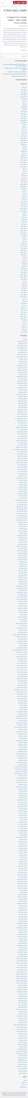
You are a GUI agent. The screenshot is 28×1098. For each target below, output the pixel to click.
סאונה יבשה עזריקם (22, 866)
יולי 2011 (24, 299)
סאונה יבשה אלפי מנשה (21, 394)
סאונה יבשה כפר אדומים (21, 652)
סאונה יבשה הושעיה (22, 553)
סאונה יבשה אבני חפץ (21, 348)
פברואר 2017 (23, 180)
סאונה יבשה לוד (23, 705)
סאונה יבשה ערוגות (22, 908)
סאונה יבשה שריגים (22, 1057)
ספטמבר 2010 (23, 316)
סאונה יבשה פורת (22, 914)
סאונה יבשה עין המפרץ (21, 874)
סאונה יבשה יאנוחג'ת (22, 608)
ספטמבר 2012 (23, 277)
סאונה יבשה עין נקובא (21, 881)
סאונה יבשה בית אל (22, 429)
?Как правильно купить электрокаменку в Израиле (14, 74)
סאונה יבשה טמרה (22, 606)
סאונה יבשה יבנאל (22, 610)
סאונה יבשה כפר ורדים (21, 667)
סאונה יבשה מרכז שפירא (21, 782)
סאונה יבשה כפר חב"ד (21, 669)
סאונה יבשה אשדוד (22, 407)
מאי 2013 (24, 261)
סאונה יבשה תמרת (22, 1068)
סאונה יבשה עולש (22, 861)
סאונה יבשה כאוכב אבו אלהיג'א (19, 634)
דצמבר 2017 (23, 158)
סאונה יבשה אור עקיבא (21, 356)
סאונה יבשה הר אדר (22, 555)
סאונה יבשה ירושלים (22, 632)
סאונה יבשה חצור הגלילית (20, 586)
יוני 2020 (24, 102)
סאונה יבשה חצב (22, 583)
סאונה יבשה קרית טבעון (21, 967)
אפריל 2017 (23, 175)
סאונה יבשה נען (23, 835)
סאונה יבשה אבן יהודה (21, 345)
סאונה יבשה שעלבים (22, 1049)
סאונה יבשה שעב (22, 1046)
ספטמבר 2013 (23, 252)
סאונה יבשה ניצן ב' (22, 822)
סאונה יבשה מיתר (22, 747)
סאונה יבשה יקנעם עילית (21, 628)
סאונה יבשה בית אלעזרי (21, 431)
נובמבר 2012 (23, 272)
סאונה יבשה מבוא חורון (21, 711)
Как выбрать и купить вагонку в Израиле (17, 71)
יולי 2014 (24, 237)
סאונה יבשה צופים (22, 930)
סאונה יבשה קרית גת (22, 965)
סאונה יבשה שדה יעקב (21, 1029)
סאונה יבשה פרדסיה (22, 925)
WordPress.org (23, 1087)
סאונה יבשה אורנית (22, 361)
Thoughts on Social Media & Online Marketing (20, 4)
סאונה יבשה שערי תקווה (21, 1053)
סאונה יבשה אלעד (22, 390)
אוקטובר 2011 (23, 294)
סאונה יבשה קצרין (22, 954)
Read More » (23, 50)
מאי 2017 (24, 173)
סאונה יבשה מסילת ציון (21, 755)
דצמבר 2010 (23, 310)
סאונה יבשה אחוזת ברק (21, 365)
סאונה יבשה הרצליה (22, 557)
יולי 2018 (24, 147)
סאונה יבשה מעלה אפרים (21, 769)
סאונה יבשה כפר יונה (22, 674)
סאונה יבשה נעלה (22, 833)
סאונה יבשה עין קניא (22, 885)
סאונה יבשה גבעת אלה (21, 511)
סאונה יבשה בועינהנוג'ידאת (20, 418)
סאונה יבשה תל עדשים (21, 1066)
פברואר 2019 (23, 133)
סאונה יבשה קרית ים (22, 969)
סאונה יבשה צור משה (21, 936)
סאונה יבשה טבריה (22, 590)
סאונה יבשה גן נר (22, 533)
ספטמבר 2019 (23, 120)
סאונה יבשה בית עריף (21, 453)
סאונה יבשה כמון (22, 645)
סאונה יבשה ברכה (22, 484)
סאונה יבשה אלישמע (22, 387)
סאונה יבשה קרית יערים (21, 971)
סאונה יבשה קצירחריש (21, 952)
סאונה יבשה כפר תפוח (21, 696)
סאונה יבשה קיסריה (22, 26)
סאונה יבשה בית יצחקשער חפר (19, 449)
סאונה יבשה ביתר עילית (21, 462)
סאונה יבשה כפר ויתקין (21, 665)
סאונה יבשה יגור (23, 614)
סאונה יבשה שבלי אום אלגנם (20, 1024)
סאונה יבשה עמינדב (22, 894)
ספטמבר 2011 (23, 296)
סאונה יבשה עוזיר (22, 859)
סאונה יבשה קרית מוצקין (21, 974)
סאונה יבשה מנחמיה (22, 751)
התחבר (24, 1080)
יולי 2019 (24, 124)
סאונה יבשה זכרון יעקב (21, 559)
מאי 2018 (24, 149)
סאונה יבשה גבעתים (22, 522)
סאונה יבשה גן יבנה (22, 531)
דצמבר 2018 (23, 135)
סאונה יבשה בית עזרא (21, 451)
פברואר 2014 (23, 246)
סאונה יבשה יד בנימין (21, 617)
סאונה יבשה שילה (22, 1040)
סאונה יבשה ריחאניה (22, 1002)
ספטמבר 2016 (23, 186)
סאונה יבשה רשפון (22, 1022)
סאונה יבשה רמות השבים (21, 1009)
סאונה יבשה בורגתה (22, 423)
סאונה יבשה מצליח (22, 775)
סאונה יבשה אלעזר (22, 392)
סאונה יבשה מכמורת (22, 749)
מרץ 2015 (24, 221)
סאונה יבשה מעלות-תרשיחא (20, 773)
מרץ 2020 (24, 109)
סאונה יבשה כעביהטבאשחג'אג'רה (19, 650)
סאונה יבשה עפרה (22, 901)
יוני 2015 (24, 215)
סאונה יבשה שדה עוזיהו (21, 1031)
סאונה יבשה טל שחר (22, 601)
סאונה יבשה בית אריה (21, 434)
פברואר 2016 (23, 202)
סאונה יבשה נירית (22, 828)
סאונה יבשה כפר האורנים (21, 656)
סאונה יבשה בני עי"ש (22, 469)
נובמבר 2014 (23, 228)
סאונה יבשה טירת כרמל (21, 599)
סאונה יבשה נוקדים (22, 811)
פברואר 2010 (23, 332)
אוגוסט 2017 (23, 166)
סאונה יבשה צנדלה (22, 938)
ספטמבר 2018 (23, 142)
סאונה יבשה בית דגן (22, 438)
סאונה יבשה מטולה (22, 744)
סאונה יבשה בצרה (22, 482)
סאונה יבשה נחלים (22, 815)
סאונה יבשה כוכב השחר (21, 636)
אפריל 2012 (23, 285)
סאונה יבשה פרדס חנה (21, 923)
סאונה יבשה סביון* (22, 848)
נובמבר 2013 (23, 248)
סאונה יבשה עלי (23, 892)
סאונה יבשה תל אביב (22, 1062)
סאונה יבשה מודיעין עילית (20, 731)
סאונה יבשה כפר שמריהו (21, 692)
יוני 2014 (24, 239)
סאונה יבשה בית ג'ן (22, 436)
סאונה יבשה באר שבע (21, 416)
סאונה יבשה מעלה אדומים (20, 766)
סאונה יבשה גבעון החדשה (20, 506)
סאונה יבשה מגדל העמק (21, 722)
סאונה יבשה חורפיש (22, 570)
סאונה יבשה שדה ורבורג (21, 1027)
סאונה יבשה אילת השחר (21, 376)
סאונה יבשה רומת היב (21, 998)
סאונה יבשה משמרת (22, 789)
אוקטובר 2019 (23, 118)
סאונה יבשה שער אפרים (21, 1051)
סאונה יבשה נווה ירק (22, 804)
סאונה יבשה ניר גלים (22, 824)
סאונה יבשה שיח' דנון (21, 1038)
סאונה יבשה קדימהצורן (21, 945)
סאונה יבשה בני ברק (22, 464)
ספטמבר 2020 (23, 96)
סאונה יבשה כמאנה (22, 643)
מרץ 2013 (24, 266)
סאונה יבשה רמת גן (22, 1013)
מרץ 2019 (24, 131)
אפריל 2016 (23, 197)
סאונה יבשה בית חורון (21, 445)
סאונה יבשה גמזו (22, 528)
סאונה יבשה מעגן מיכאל (21, 762)
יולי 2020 (24, 100)
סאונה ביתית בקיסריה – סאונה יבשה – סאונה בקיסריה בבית (15, 20)
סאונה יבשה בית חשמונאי (21, 447)
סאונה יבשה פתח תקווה (21, 927)
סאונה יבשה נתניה (22, 844)
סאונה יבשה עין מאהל (21, 879)
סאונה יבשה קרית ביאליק (21, 963)
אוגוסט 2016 (23, 188)
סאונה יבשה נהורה (22, 795)
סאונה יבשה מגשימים (21, 725)
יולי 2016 (24, 191)
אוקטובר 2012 (23, 274)
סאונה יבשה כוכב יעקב (21, 641)
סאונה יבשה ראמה (22, 985)
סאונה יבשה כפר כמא (21, 676)
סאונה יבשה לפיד (22, 707)
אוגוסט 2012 (23, 279)
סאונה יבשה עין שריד (22, 888)
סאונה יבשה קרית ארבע (21, 958)
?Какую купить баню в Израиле (19, 76)
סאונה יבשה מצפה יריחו (21, 778)
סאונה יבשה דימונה (22, 544)
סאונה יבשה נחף (22, 817)
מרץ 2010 (24, 329)
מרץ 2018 (24, 153)
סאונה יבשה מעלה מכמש (21, 771)
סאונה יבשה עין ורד (22, 877)
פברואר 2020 (23, 111)
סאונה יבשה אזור (22, 363)
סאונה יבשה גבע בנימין (21, 502)
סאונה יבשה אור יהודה (21, 354)
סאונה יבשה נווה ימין (22, 802)
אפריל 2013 (23, 263)
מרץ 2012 (24, 288)
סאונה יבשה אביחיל (22, 343)
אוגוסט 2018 (23, 144)
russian (24, 339)
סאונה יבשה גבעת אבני (21, 509)
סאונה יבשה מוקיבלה (22, 733)
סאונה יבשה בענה (22, 480)
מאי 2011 (24, 301)
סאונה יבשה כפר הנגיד (21, 658)
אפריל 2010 (23, 327)
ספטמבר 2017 (23, 164)
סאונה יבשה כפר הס (22, 661)
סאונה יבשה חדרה (22, 566)
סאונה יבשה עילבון (22, 868)
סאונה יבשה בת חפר (22, 493)
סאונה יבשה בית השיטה (21, 440)
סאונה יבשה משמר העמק (21, 786)
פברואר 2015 (23, 224)
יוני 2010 (24, 323)
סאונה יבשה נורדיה (22, 813)
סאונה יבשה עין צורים (21, 883)
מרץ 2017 (24, 177)
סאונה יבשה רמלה (22, 1011)
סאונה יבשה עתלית (22, 910)
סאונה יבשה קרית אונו (21, 956)
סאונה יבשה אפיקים (22, 401)
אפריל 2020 (23, 107)
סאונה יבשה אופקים (22, 352)
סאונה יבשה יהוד (22, 619)
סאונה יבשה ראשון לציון (21, 991)
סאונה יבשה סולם (22, 850)
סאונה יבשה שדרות (22, 1033)
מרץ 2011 (24, 305)
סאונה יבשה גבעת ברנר (21, 513)
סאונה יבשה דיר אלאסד (21, 546)
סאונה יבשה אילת (22, 374)
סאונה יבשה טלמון (22, 603)
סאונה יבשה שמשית (22, 1044)
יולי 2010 (24, 321)
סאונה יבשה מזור (22, 738)
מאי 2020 (24, 105)
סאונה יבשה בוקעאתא (21, 420)
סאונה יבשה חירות (22, 575)
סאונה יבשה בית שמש (21, 460)
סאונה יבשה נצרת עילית (21, 837)
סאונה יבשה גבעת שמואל (21, 520)
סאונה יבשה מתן (22, 791)
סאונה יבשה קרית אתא (21, 960)
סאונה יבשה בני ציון (22, 471)
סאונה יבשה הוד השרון (21, 550)
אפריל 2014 (23, 244)
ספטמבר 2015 (23, 210)
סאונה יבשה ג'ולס (22, 497)
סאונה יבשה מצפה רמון (21, 780)
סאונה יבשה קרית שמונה (21, 980)
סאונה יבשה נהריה (22, 797)
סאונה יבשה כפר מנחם (21, 678)
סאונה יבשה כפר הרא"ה (21, 663)
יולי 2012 (24, 281)
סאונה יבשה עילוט (22, 870)
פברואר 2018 (23, 155)
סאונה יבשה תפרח (22, 1071)
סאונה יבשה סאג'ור (22, 846)
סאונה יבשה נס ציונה (22, 830)
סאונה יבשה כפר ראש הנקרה (20, 689)
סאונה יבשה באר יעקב (21, 414)
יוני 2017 (24, 171)
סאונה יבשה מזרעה (22, 742)
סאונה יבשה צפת (22, 941)
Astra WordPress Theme (19, 1094)
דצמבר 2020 (23, 89)
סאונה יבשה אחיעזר (22, 372)
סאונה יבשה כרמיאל (22, 700)
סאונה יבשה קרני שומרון (21, 982)
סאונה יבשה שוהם (22, 1035)
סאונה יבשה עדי (23, 857)
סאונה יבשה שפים (22, 1055)
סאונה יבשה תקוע (22, 1073)
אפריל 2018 (23, 151)
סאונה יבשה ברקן (22, 489)
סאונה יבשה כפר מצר (21, 680)
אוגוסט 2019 (23, 122)
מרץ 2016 (24, 199)
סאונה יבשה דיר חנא (22, 548)
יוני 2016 (24, 193)
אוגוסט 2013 (23, 255)
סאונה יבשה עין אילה (22, 872)
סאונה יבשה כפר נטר (22, 683)
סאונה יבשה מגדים (22, 720)
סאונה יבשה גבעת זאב (21, 515)
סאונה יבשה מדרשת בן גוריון (20, 727)
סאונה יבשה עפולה (22, 899)
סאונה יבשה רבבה (22, 994)
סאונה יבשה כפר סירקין (21, 687)
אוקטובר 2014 (23, 230)
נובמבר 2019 (23, 116)
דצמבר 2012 (23, 270)
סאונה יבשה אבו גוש (22, 341)
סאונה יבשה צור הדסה (21, 934)
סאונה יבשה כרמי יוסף (21, 698)
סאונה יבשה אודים (22, 350)
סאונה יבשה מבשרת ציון (21, 716)
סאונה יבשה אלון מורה (21, 381)
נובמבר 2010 (23, 312)
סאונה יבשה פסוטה (22, 919)
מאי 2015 (24, 217)
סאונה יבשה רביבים (22, 996)
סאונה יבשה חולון (22, 568)
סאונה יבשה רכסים (22, 1007)
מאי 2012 (24, 283)
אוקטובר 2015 (23, 208)
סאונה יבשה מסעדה (22, 758)
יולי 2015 (24, 213)
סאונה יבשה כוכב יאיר (21, 639)
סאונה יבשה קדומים (22, 943)
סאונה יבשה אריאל (22, 405)
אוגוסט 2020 (23, 98)
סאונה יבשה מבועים (22, 714)
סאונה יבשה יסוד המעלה (21, 623)
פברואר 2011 (23, 307)
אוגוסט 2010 (23, 318)
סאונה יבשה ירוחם (22, 630)
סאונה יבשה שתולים (22, 1060)
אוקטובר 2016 (23, 184)
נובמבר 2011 (23, 292)
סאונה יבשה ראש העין (21, 987)
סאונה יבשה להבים (22, 703)
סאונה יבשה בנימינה (22, 475)
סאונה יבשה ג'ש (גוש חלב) (20, 500)
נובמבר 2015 (23, 206)
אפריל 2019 (23, 129)
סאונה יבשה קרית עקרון (21, 978)
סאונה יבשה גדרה (22, 524)
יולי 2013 (24, 257)
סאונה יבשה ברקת (22, 491)
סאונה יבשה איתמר (22, 378)
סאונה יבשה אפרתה (22, 403)
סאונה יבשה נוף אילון (22, 806)
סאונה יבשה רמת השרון (21, 1016)
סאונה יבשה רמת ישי (22, 1018)
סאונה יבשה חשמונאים (21, 588)
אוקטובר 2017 (23, 162)
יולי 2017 (24, 169)
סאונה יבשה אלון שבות (21, 383)
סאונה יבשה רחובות (22, 1000)
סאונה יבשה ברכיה (22, 487)
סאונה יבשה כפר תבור (21, 694)
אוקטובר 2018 (23, 140)
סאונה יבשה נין (23, 819)
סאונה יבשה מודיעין (22, 729)
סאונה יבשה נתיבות (22, 841)
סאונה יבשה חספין (22, 581)
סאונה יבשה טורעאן (22, 595)
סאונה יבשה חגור (22, 564)
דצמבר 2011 (23, 290)
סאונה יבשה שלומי (22, 1042)
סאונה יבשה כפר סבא (21, 685)
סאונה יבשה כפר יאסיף (21, 672)
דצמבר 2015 (23, 204)
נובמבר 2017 (23, 160)
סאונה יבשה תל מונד (22, 1064)
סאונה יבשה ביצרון (22, 425)
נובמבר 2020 (23, 91)
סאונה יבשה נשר (23, 839)
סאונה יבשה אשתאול (22, 412)
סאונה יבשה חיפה (22, 573)
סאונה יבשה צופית (22, 932)
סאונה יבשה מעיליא (22, 764)
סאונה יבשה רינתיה (22, 1005)
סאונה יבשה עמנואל (22, 897)
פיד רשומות (23, 1082)
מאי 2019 (24, 127)
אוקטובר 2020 (23, 94)
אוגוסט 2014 (23, 235)
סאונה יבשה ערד (22, 905)
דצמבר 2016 (23, 182)
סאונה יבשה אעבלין (22, 398)
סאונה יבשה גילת (22, 526)
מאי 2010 (24, 325)
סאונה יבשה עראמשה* (21, 903)
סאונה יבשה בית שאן (22, 458)
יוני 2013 (24, 259)
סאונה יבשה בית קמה (21, 456)
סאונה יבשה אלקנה (22, 396)
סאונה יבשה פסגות (22, 916)
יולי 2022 (24, 87)
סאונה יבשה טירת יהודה (21, 597)
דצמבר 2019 (23, 113)
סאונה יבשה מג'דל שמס (21, 718)
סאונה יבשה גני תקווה (21, 535)
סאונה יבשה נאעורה (22, 793)
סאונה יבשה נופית (22, 808)
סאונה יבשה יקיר (22, 625)
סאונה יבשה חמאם (22, 579)
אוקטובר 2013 (23, 250)
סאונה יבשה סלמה (22, 852)
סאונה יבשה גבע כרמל (21, 504)
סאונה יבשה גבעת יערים (21, 517)
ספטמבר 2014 (23, 233)
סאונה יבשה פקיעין (22, 921)
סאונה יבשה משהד (22, 784)
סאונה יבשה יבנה (22, 612)
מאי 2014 (24, 241)
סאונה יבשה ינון (23, 621)
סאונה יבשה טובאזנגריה (21, 592)
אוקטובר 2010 (23, 314)
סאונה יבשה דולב (22, 542)
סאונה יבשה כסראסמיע (21, 647)
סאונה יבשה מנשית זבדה (21, 753)
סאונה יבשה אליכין (22, 385)
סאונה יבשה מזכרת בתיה (21, 740)
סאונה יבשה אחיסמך (22, 370)
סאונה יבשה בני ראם (22, 473)
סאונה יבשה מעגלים (22, 760)
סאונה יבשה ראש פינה (21, 989)
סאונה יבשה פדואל (22, 912)
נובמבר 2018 (23, 138)
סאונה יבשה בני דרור (22, 467)
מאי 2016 (24, 195)
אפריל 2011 (23, 303)
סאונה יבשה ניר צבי (22, 826)
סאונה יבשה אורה (22, 359)
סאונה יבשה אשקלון (22, 409)
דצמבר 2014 (23, 226)
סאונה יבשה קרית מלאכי (21, 976)
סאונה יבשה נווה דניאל (21, 799)
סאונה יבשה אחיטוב (22, 367)
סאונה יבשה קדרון (22, 947)
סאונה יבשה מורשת (22, 736)
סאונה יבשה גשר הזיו (22, 537)
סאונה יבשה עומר (22, 863)
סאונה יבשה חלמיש (22, 577)
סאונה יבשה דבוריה (22, 539)
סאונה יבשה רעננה (22, 1020)
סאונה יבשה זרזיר (22, 561)
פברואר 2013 (23, 268)
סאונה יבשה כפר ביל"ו (21, 654)
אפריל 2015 (23, 219)
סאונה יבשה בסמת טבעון (21, 478)
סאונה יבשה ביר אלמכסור (21, 427)
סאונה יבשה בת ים (22, 495)
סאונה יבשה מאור (22, 709)
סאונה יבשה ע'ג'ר (22, 855)
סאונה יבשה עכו (23, 890)
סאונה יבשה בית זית (22, 442)
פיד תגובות (24, 1084)
